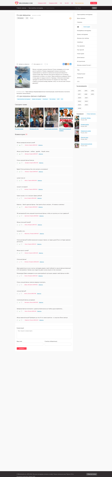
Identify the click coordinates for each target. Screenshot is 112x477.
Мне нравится (38, 64)
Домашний (80, 77)
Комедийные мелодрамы (84, 30)
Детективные (80, 57)
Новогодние (80, 53)
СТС (78, 81)
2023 (86, 101)
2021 (86, 97)
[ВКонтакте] (64, 64)
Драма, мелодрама (36, 99)
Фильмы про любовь (83, 38)
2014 (79, 90)
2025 (86, 105)
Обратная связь (91, 474)
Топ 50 (67, 3)
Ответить (40, 145)
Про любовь (52, 99)
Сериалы (79, 22)
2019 (92, 94)
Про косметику (79, 3)
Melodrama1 (23, 3)
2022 (79, 101)
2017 (58, 99)
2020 (79, 97)
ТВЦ (78, 70)
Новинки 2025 (42, 3)
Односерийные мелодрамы (35, 8)
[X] (66, 64)
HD (61, 3)
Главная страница (21, 8)
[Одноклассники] (68, 64)
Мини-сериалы (81, 18)
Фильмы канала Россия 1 (84, 65)
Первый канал (81, 74)
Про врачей (80, 50)
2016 (92, 90)
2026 (79, 108)
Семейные (45, 99)
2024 (79, 105)
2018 (86, 94)
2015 (86, 90)
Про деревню (81, 46)
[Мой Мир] (70, 64)
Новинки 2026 (53, 3)
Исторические (81, 61)
